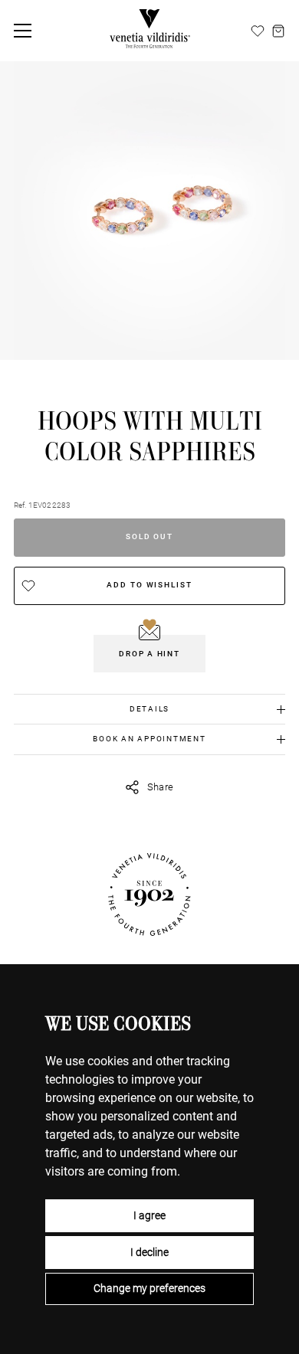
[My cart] (278, 31)
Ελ (239, 30)
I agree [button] (149, 1215)
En (203, 30)
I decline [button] (149, 1252)
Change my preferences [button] (149, 1288)
